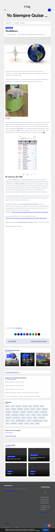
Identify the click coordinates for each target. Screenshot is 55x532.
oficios (23, 417)
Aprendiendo (18, 328)
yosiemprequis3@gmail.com (12, 372)
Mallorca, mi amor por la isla (17, 382)
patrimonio (41, 417)
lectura (33, 414)
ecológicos (44, 409)
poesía (7, 420)
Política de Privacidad (10, 436)
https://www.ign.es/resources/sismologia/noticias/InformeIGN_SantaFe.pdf (26, 218)
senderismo (13, 423)
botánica (27, 409)
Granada (8, 414)
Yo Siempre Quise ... (27, 15)
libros (39, 414)
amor (13, 406)
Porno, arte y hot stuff (13, 459)
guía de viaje (15, 414)
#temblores (35, 34)
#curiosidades (21, 34)
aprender (25, 406)
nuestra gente (16, 417)
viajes (32, 423)
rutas (7, 423)
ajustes (38, 530)
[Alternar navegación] (5, 10)
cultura (38, 409)
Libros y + (25, 357)
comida (32, 409)
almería (7, 406)
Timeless (32, 473)
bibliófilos (20, 409)
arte (30, 406)
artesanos (36, 406)
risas (45, 420)
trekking (20, 423)
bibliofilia (14, 409)
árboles (37, 423)
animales (18, 406)
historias (22, 414)
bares (42, 406)
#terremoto (42, 34)
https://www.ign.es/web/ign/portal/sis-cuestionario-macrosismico (30, 212)
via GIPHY (7, 118)
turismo (26, 423)
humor (27, 414)
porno (12, 420)
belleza (7, 409)
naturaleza (8, 417)
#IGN (31, 34)
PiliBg (6, 382)
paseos (35, 417)
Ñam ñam (40, 358)
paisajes (29, 417)
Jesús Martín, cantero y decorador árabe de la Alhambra (24, 392)
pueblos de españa (20, 420)
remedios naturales (37, 420)
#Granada (27, 34)
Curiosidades (9, 27)
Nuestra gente (10, 355)
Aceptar (45, 529)
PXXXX (9, 473)
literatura (45, 414)
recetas (29, 420)
